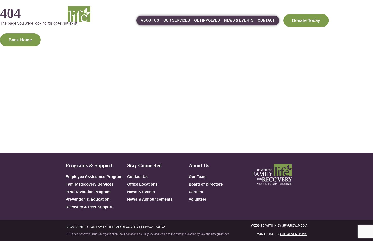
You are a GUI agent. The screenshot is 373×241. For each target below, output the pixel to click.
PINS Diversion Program (88, 192)
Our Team (198, 177)
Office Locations (142, 184)
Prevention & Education (87, 199)
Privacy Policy (153, 226)
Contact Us (137, 177)
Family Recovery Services (90, 184)
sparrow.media (294, 225)
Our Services (176, 20)
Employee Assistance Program (94, 177)
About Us (150, 20)
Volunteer (197, 199)
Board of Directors (206, 184)
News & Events (238, 20)
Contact (266, 20)
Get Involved (207, 20)
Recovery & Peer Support (89, 207)
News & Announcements (149, 199)
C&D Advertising (293, 234)
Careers (196, 192)
